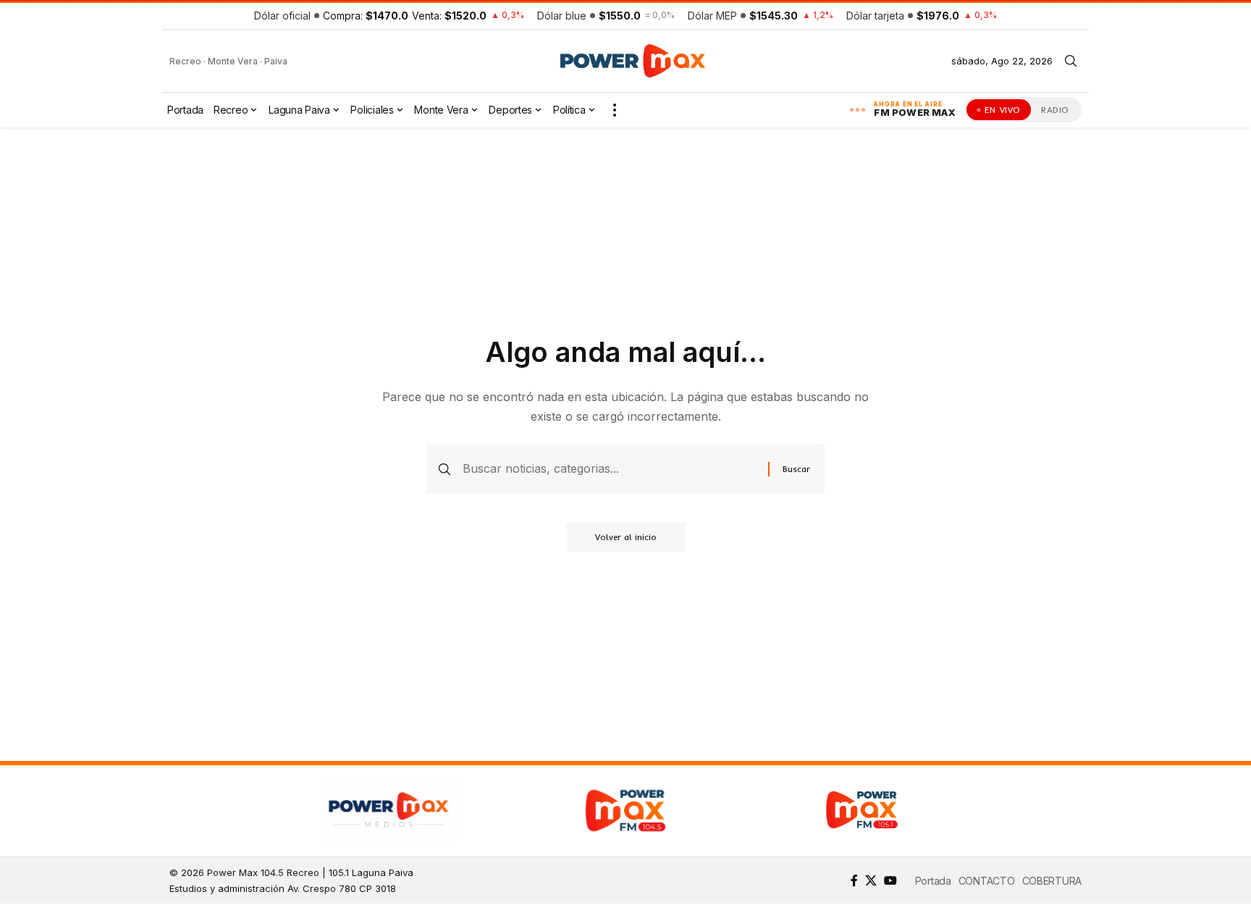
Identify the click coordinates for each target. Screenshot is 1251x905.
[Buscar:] (610, 469)
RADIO (1055, 109)
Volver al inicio (626, 536)
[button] (1070, 61)
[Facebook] (854, 880)
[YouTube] (890, 880)
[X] (871, 880)
